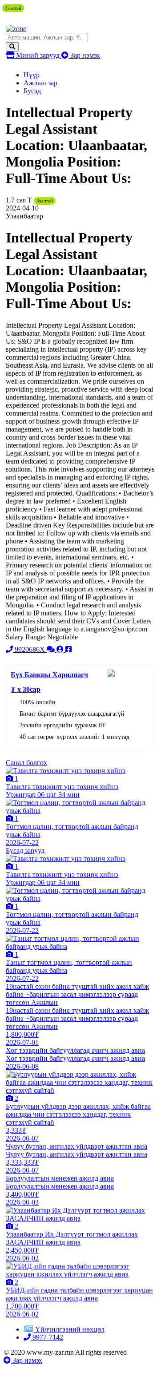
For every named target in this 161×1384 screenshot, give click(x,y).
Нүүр (32, 75)
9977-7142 (47, 1337)
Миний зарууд (37, 55)
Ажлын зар (40, 83)
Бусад (32, 91)
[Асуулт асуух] (51, 649)
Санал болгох (26, 762)
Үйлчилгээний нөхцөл (70, 1329)
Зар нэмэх (84, 55)
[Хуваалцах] (68, 649)
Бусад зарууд (25, 850)
